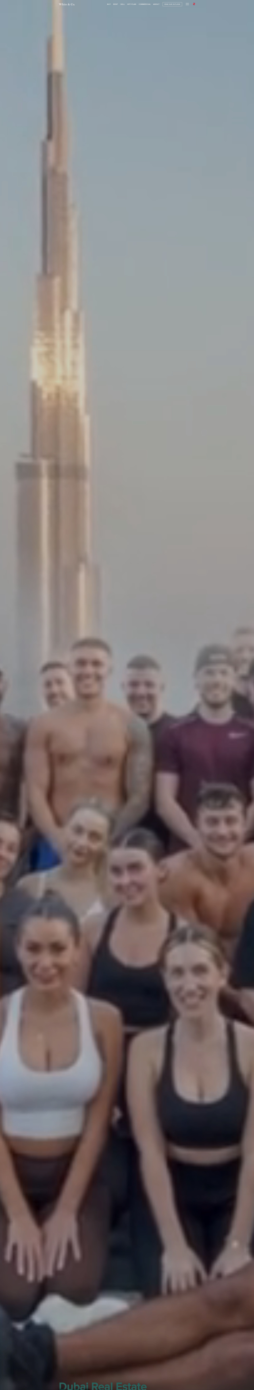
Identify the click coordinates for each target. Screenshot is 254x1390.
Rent (115, 4)
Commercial (145, 4)
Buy (109, 4)
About (156, 4)
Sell (123, 4)
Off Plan (131, 4)
